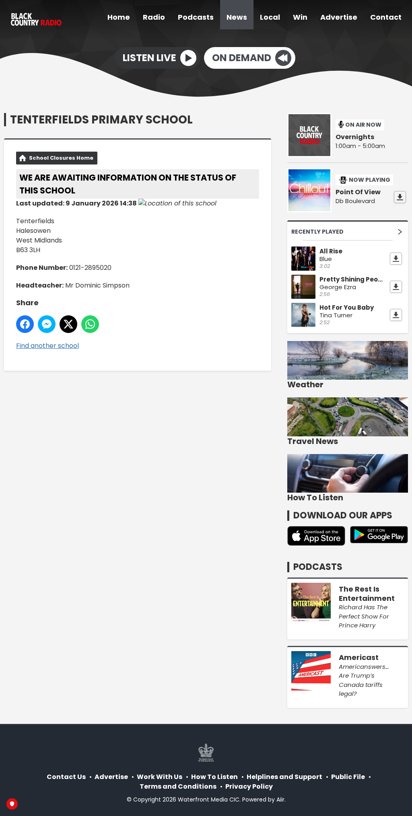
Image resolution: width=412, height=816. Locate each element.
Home (118, 17)
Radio (154, 17)
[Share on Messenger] (47, 324)
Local (270, 17)
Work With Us (159, 776)
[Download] (400, 197)
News (237, 17)
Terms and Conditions (178, 786)
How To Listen (214, 776)
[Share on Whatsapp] (90, 324)
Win (300, 17)
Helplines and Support (284, 776)
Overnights (355, 137)
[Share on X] (68, 324)
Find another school (47, 345)
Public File (348, 776)
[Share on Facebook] (25, 324)
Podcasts (196, 17)
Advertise (338, 17)
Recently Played (317, 232)
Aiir (280, 799)
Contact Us (66, 776)
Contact (386, 17)
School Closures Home (61, 158)
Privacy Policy (249, 786)
